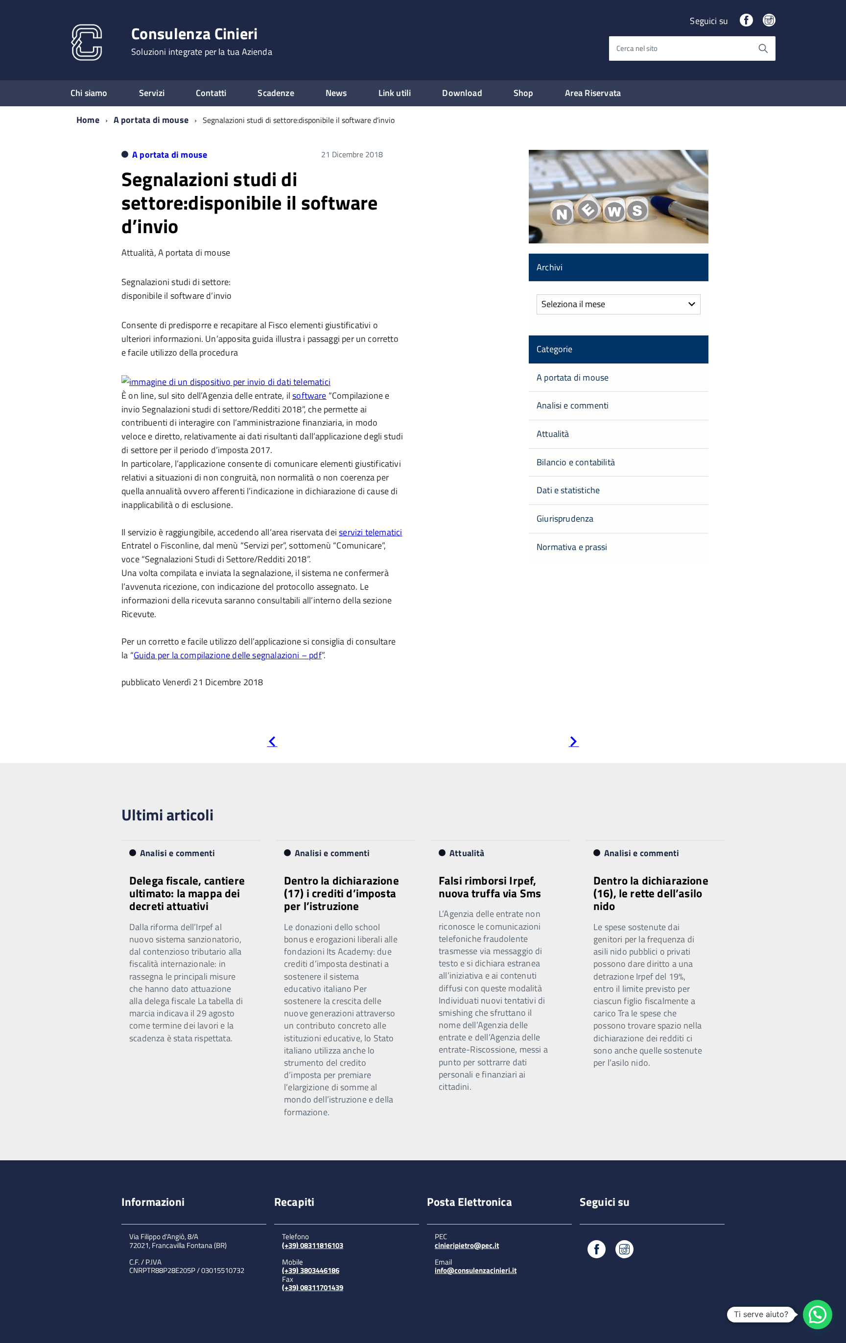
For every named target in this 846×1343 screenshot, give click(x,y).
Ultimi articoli (167, 814)
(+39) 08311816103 (312, 1245)
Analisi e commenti (573, 405)
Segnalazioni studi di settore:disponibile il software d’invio (249, 202)
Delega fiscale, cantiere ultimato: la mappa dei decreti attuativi (187, 893)
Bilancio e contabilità (576, 462)
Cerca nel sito (637, 48)
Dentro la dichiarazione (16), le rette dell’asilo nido (650, 893)
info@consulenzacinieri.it (476, 1270)
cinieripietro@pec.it (467, 1245)
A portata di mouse (151, 119)
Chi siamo (89, 92)
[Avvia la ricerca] (763, 48)
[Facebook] (746, 20)
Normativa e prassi (572, 546)
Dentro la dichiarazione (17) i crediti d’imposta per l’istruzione (341, 893)
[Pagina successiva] (573, 743)
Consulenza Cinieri (201, 41)
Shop (524, 92)
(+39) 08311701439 (312, 1287)
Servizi (151, 92)
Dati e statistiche (568, 490)
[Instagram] (769, 20)
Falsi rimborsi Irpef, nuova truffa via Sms (490, 887)
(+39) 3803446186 (310, 1270)
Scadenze (276, 92)
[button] (817, 1314)
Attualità (553, 433)
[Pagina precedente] (272, 743)
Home (87, 119)
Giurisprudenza (565, 518)
